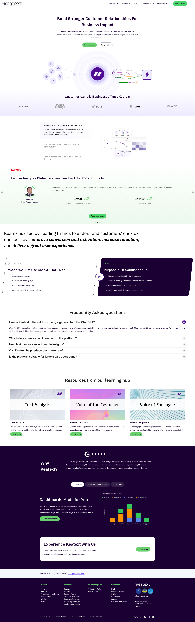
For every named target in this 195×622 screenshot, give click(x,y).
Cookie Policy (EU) (96, 617)
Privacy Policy (61, 617)
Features (44, 589)
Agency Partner (93, 591)
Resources (161, 4)
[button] (2, 192)
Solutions (124, 4)
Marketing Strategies (72, 602)
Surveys (67, 591)
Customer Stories (147, 4)
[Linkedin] (153, 617)
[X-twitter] (149, 617)
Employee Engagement (73, 599)
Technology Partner (95, 589)
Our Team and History (119, 602)
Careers (114, 599)
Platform (112, 4)
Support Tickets (70, 594)
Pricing (136, 4)
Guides (113, 594)
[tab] (66, 130)
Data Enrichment (47, 597)
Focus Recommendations (50, 594)
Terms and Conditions (78, 617)
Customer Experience (72, 597)
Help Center (115, 597)
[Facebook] (145, 617)
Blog (113, 589)
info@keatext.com (76, 573)
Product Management (72, 604)
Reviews (67, 589)
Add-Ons (44, 599)
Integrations (45, 591)
